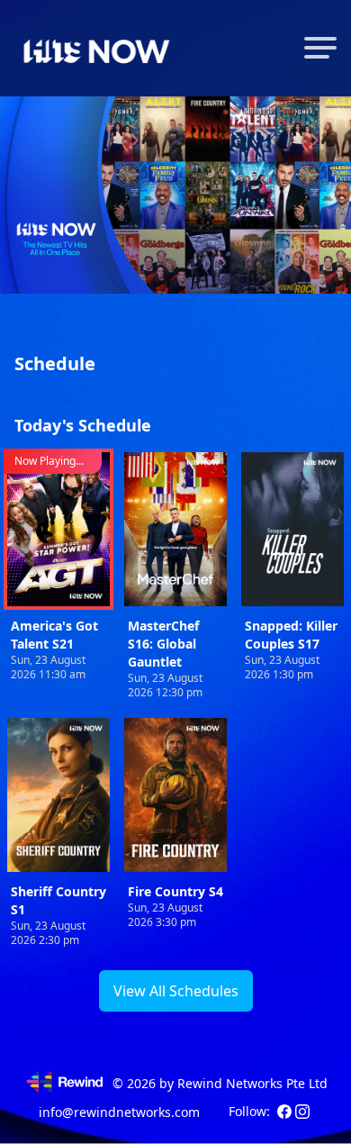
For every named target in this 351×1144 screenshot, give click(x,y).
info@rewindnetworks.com (119, 1112)
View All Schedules (175, 991)
